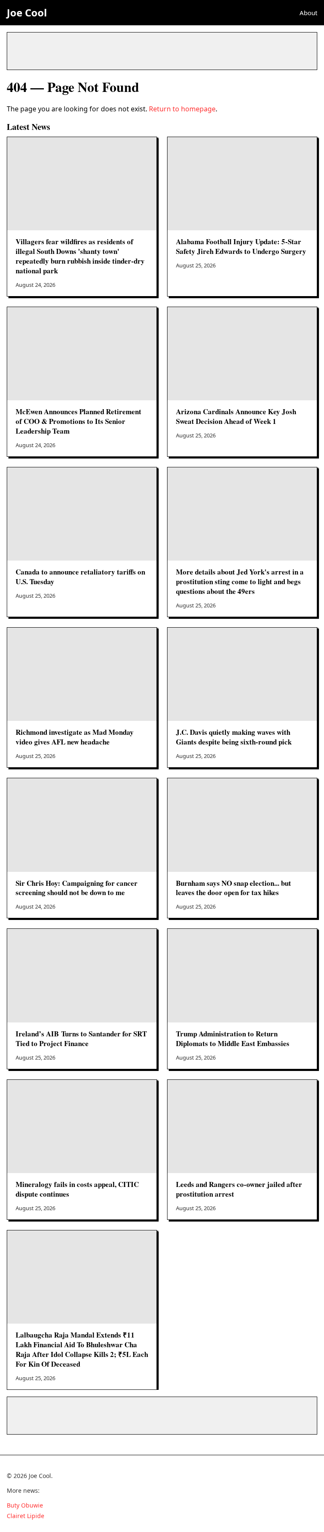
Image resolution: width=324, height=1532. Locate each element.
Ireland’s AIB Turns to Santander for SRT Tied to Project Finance (81, 1038)
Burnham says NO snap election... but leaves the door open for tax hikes (233, 888)
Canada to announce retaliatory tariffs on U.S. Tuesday (80, 576)
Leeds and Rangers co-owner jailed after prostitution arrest (239, 1189)
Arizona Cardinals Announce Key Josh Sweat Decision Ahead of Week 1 (236, 416)
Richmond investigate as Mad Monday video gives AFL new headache (75, 737)
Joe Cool (27, 12)
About (308, 12)
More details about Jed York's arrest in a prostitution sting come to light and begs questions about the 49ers (240, 581)
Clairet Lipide (25, 1516)
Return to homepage (182, 108)
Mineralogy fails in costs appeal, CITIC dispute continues (77, 1189)
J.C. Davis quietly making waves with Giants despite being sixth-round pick (234, 737)
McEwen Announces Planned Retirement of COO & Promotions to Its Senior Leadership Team (78, 421)
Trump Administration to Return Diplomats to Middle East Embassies (232, 1038)
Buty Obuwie (25, 1505)
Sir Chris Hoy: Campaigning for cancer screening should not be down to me (77, 888)
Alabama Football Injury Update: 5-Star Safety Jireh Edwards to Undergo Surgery (241, 246)
